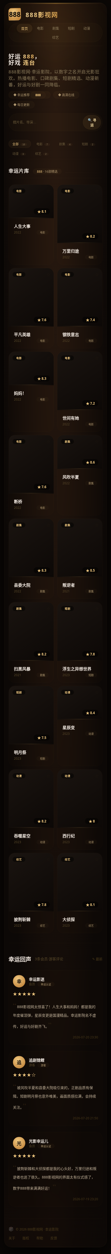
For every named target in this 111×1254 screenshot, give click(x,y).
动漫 (86, 28)
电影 (40, 28)
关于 (12, 1238)
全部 (18, 144)
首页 (24, 28)
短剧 (71, 28)
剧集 (55, 28)
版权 (25, 1238)
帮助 (39, 1238)
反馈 (53, 1238)
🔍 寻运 (92, 122)
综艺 (55, 37)
